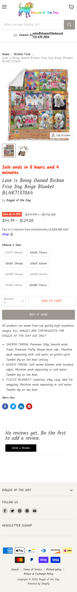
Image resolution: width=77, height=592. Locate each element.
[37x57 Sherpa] (14, 257)
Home (5, 54)
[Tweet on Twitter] (13, 406)
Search (15, 569)
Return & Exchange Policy (38, 574)
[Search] (69, 24)
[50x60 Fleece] (14, 290)
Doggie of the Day (18, 200)
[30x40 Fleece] (38, 257)
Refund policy (53, 569)
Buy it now (38, 314)
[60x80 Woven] (39, 279)
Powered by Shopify (38, 584)
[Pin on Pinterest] (29, 406)
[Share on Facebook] (5, 406)
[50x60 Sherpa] (14, 268)
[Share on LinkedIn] (21, 406)
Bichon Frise (22, 54)
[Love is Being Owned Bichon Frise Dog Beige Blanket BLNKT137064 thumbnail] (8, 150)
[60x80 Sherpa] (14, 279)
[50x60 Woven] (39, 268)
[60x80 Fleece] (38, 290)
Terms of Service (32, 569)
